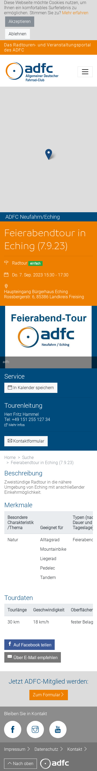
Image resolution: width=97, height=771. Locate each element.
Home (10, 457)
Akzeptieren (20, 21)
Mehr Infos (16, 425)
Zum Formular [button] (46, 694)
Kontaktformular (28, 441)
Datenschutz (46, 749)
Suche (28, 457)
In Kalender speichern (33, 387)
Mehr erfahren (75, 12)
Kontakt (75, 749)
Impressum (15, 749)
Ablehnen (17, 33)
